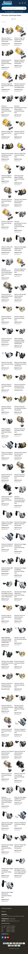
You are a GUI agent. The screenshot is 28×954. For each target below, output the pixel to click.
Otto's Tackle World (15, 948)
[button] (25, 2)
